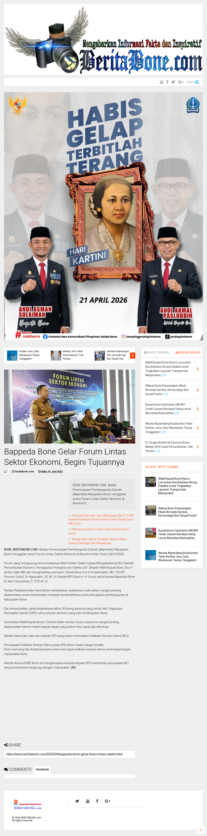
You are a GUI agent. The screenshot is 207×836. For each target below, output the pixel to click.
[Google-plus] (181, 82)
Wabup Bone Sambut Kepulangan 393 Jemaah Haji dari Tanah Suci (118, 353)
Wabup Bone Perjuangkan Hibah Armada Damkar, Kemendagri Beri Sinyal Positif (177, 512)
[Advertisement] (69, 707)
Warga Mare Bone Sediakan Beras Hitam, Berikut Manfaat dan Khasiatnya (98, 541)
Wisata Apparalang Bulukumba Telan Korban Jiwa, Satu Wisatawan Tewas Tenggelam (29, 351)
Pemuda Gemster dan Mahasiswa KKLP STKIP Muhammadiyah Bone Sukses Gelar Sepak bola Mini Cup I (101, 519)
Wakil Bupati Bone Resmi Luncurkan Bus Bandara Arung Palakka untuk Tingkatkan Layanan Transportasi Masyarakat (177, 486)
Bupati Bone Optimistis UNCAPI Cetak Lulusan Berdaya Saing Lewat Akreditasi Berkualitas (178, 534)
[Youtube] (161, 82)
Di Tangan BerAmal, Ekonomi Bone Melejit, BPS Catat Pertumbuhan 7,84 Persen (74, 351)
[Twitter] (173, 82)
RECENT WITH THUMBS (162, 467)
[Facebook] (167, 82)
